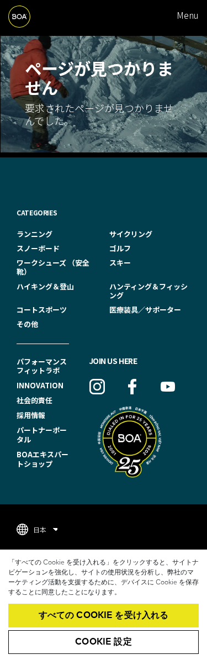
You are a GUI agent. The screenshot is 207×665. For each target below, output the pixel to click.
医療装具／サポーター (145, 309)
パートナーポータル (42, 435)
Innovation (40, 385)
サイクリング (130, 234)
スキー (120, 262)
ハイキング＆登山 (45, 286)
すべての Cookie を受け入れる (104, 615)
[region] (103, 607)
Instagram (97, 386)
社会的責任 (34, 400)
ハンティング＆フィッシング (148, 290)
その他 (27, 324)
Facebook (132, 386)
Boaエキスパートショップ (42, 459)
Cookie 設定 (103, 641)
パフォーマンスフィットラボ (42, 366)
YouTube (168, 386)
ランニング (34, 234)
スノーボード (38, 248)
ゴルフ (120, 248)
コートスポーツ (42, 309)
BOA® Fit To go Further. (32, 15)
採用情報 (31, 415)
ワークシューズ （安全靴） (53, 267)
